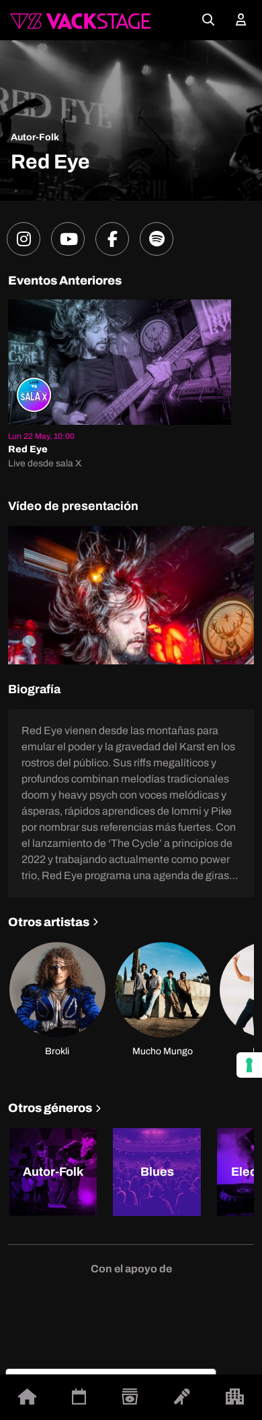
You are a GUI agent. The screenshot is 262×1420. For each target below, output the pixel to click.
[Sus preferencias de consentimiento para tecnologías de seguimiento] (249, 1065)
